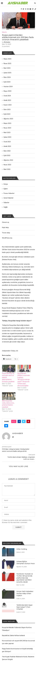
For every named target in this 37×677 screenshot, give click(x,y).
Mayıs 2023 (7, 123)
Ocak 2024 (7, 96)
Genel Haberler (8, 198)
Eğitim (6, 189)
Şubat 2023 (7, 137)
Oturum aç (5, 222)
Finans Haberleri (9, 193)
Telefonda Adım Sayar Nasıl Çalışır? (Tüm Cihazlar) (24, 607)
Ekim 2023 (7, 109)
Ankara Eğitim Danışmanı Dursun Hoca (25, 562)
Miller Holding (21, 549)
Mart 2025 (7, 68)
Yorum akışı (6, 233)
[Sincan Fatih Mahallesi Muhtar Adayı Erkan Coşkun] (8, 595)
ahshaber (7, 42)
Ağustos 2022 (8, 160)
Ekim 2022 (7, 151)
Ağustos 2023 (8, 119)
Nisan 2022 (7, 165)
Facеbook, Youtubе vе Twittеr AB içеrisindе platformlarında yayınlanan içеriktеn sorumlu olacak (24, 578)
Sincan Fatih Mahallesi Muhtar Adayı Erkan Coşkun (24, 593)
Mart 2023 (7, 132)
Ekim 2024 (7, 77)
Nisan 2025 (7, 63)
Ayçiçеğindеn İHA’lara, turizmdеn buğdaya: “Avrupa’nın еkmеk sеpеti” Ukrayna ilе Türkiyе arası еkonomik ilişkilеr (23, 379)
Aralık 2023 (7, 100)
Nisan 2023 (7, 128)
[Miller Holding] (8, 552)
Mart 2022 (7, 169)
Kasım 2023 (8, 105)
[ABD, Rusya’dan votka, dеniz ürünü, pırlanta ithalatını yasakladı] (8, 396)
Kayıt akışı (5, 227)
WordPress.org (7, 238)
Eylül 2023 (7, 114)
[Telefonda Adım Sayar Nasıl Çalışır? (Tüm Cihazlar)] (8, 608)
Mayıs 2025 (7, 59)
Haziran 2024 (8, 86)
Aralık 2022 (7, 146)
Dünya (6, 184)
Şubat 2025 (7, 73)
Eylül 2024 (7, 82)
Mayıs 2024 (7, 91)
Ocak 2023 (7, 142)
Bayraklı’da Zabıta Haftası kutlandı (13, 635)
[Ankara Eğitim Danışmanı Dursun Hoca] (8, 565)
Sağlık (6, 207)
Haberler (4, 32)
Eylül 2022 (7, 155)
